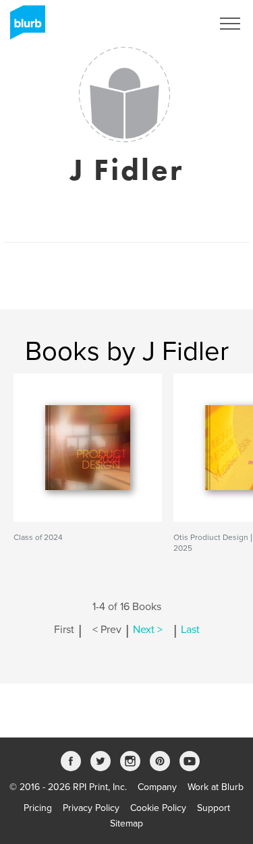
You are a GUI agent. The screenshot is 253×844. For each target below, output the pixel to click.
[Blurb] (23, 27)
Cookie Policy (158, 808)
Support (213, 808)
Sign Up (177, 23)
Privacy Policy (91, 808)
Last (190, 629)
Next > (148, 629)
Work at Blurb (216, 787)
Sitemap (126, 823)
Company (157, 787)
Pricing (38, 808)
